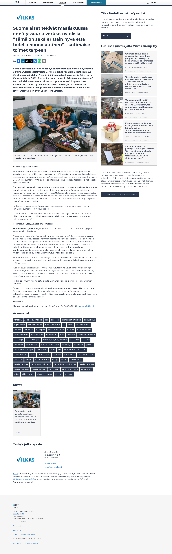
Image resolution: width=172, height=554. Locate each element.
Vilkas (16, 374)
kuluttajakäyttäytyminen (55, 340)
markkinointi (32, 345)
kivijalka (70, 330)
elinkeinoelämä (35, 325)
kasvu (70, 325)
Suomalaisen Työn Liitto (75, 349)
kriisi (62, 335)
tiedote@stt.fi (18, 514)
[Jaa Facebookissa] (18, 61)
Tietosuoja (17, 530)
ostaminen (79, 345)
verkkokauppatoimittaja (65, 364)
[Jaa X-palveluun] (27, 61)
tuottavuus (69, 354)
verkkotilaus (86, 369)
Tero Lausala (44, 354)
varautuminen (42, 359)
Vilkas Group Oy (41, 55)
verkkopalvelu (39, 369)
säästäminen (41, 349)
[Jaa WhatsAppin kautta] (39, 61)
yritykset (69, 374)
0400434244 (50, 463)
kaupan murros (83, 325)
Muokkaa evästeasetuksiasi (24, 534)
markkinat (19, 345)
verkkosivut (53, 369)
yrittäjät (58, 374)
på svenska (35, 543)
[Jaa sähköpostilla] (44, 61)
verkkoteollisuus (70, 369)
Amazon (18, 320)
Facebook (17, 526)
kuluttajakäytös (33, 340)
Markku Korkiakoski (50, 345)
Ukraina (29, 359)
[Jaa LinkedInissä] (23, 61)
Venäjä (55, 359)
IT (64, 325)
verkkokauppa (21, 364)
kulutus (86, 340)
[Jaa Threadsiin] (31, 61)
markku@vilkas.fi (86, 306)
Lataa (17, 432)
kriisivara (71, 335)
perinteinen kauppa (23, 349)
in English (26, 543)
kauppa (17, 330)
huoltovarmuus (52, 325)
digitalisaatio (19, 325)
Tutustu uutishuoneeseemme (120, 194)
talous (32, 354)
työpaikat (18, 359)
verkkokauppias (86, 364)
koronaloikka (37, 335)
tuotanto (57, 354)
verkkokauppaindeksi (41, 364)
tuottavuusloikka (86, 354)
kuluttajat (74, 340)
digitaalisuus (89, 320)
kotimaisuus (51, 335)
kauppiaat (28, 330)
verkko (64, 359)
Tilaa (105, 36)
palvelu (89, 345)
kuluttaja (18, 340)
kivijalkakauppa (21, 335)
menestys (66, 345)
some (52, 349)
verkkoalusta (76, 359)
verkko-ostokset (21, 369)
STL (59, 349)
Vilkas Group (28, 374)
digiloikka (55, 320)
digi (46, 320)
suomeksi (17, 543)
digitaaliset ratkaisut (71, 320)
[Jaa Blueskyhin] (35, 61)
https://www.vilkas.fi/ (53, 467)
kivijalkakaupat (84, 330)
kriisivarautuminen (86, 335)
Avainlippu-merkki (33, 320)
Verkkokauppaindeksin (24, 479)
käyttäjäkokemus (56, 330)
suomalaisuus (20, 354)
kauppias (40, 330)
